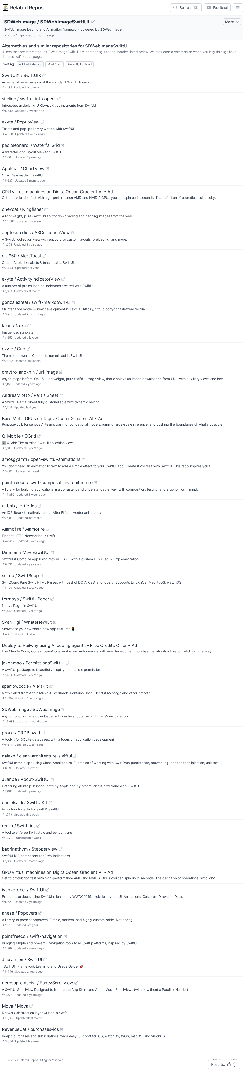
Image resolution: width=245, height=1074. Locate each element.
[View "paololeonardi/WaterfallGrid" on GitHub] (63, 145)
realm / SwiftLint (18, 825)
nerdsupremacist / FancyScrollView (37, 982)
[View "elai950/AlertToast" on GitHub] (44, 256)
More (229, 22)
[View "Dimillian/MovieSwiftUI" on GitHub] (52, 552)
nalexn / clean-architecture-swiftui (37, 755)
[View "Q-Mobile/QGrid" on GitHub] (39, 436)
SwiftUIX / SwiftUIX (21, 75)
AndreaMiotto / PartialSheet (30, 395)
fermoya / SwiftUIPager (25, 598)
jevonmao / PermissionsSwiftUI (33, 662)
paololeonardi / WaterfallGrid (31, 145)
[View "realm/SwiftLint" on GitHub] (38, 826)
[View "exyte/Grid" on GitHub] (28, 349)
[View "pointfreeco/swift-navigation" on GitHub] (65, 936)
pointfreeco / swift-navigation (32, 936)
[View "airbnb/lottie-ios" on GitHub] (39, 506)
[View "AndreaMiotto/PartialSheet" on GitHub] (61, 395)
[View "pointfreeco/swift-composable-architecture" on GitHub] (95, 483)
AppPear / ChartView (23, 168)
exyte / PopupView (20, 121)
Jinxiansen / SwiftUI (22, 959)
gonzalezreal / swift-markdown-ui (36, 302)
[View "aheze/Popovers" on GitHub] (40, 913)
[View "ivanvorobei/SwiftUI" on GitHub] (47, 890)
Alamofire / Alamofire (23, 529)
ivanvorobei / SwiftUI (23, 889)
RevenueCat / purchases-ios (30, 1029)
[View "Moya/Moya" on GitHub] (31, 1006)
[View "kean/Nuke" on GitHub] (29, 326)
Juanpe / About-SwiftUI (26, 779)
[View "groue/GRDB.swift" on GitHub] (43, 733)
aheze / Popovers (19, 913)
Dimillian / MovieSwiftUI (26, 552)
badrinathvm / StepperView (29, 848)
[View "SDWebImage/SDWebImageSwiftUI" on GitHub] (93, 22)
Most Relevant (30, 64)
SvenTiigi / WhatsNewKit (27, 622)
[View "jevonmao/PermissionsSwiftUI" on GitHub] (67, 663)
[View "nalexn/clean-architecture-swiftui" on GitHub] (75, 756)
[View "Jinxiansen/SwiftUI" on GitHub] (45, 960)
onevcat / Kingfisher (22, 209)
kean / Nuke (14, 325)
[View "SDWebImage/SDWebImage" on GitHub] (63, 709)
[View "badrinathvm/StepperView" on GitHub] (60, 849)
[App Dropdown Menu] (238, 7)
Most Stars (54, 64)
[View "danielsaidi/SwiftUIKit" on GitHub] (50, 802)
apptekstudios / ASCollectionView (36, 232)
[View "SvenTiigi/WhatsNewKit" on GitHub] (55, 622)
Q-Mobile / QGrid (19, 436)
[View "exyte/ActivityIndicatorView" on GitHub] (63, 279)
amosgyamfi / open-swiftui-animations (41, 459)
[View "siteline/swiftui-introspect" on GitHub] (59, 99)
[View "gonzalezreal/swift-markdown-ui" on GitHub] (73, 302)
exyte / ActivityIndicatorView (31, 279)
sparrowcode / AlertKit (25, 686)
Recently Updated (79, 64)
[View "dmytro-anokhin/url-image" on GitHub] (61, 372)
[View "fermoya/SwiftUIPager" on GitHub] (52, 599)
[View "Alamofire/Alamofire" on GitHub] (47, 529)
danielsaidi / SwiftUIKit (24, 802)
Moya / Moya (15, 1006)
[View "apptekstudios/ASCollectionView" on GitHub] (73, 233)
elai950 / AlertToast (21, 255)
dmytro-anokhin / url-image (30, 372)
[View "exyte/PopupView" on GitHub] (42, 122)
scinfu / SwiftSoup (20, 575)
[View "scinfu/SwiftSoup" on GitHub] (42, 576)
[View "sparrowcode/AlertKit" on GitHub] (51, 686)
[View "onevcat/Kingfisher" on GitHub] (46, 209)
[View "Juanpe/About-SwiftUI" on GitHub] (52, 779)
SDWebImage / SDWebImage (31, 709)
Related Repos (27, 8)
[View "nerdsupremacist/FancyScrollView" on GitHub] (76, 983)
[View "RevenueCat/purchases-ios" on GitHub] (62, 1029)
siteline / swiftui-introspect (29, 98)
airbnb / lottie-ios (19, 505)
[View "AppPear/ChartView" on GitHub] (47, 168)
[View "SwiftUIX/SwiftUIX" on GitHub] (44, 75)
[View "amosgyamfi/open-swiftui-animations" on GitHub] (83, 459)
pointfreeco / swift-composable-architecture (47, 482)
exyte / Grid (13, 348)
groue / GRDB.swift (21, 732)
